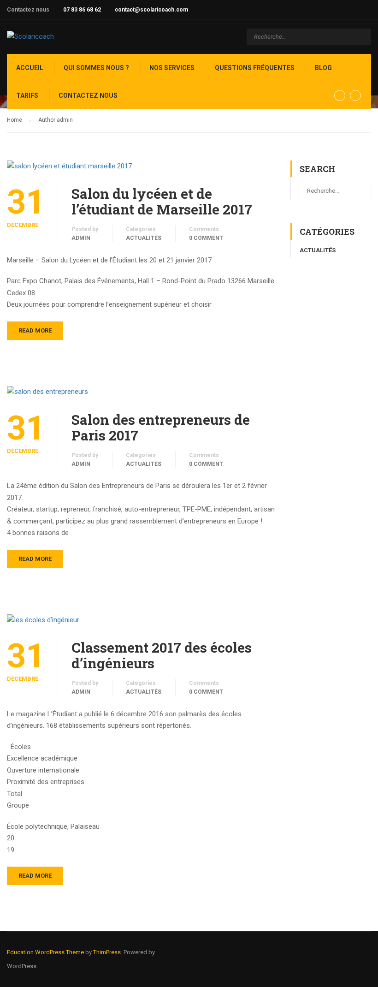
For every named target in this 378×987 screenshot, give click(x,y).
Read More (35, 330)
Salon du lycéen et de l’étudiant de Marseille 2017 (161, 201)
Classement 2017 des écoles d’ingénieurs (161, 655)
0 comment (206, 238)
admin (80, 238)
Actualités (143, 238)
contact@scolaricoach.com (151, 9)
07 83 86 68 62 (82, 9)
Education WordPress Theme (45, 952)
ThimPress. (107, 952)
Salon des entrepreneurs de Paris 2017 (160, 427)
